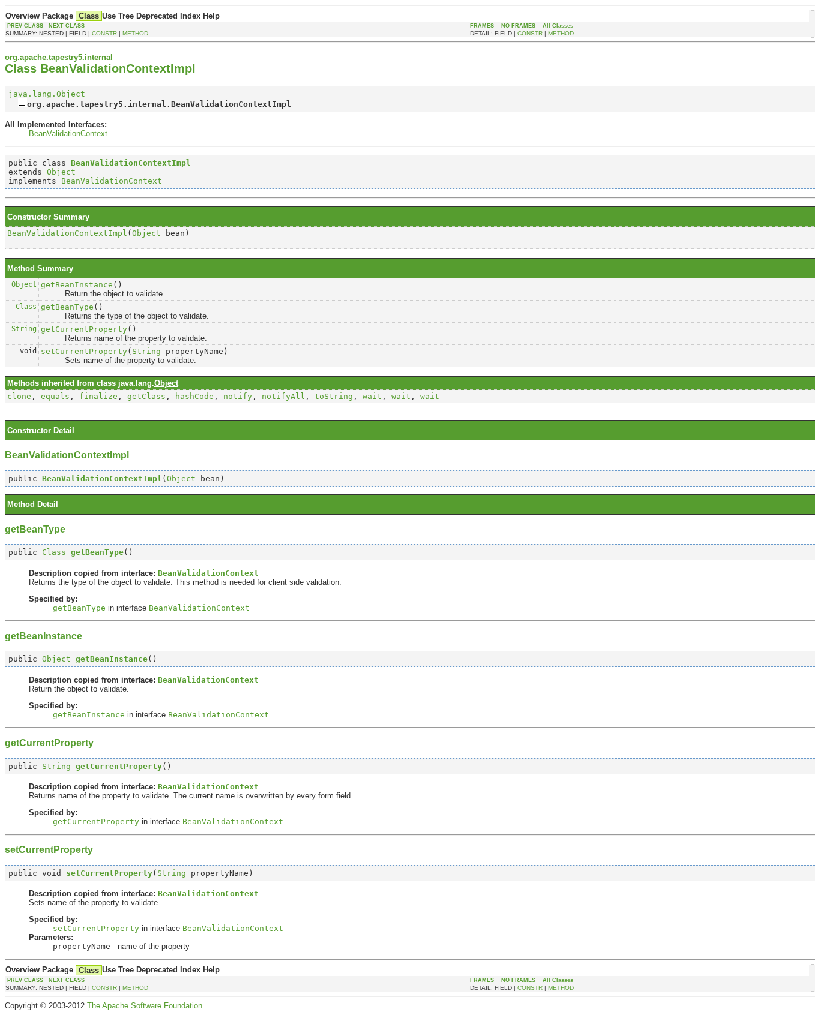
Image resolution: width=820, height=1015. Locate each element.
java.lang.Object (46, 93)
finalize (98, 396)
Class (26, 306)
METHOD (135, 33)
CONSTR (104, 33)
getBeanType (67, 306)
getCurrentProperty (84, 329)
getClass (146, 396)
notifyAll (283, 396)
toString (334, 396)
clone (19, 396)
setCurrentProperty (84, 351)
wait (372, 396)
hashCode (194, 396)
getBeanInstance (77, 284)
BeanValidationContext (68, 133)
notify (237, 396)
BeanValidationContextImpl (67, 233)
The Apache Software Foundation (144, 1005)
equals (55, 396)
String (24, 329)
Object (61, 171)
